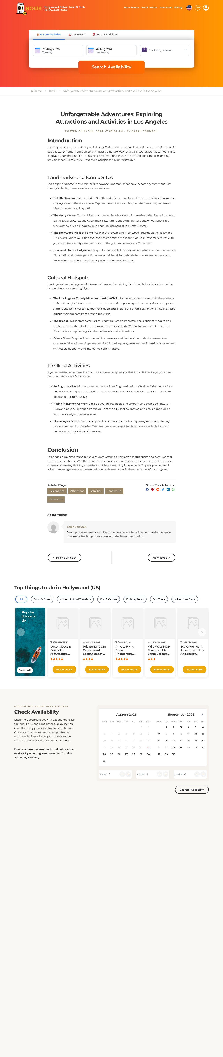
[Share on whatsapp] (173, 489)
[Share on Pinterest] (152, 489)
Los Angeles (57, 491)
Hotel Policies (149, 7)
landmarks (114, 491)
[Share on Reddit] (157, 489)
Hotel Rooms (131, 7)
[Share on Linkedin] (168, 489)
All (21, 599)
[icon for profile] (206, 8)
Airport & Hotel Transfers (75, 599)
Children (179, 774)
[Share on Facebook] (147, 489)
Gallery (178, 7)
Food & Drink (42, 599)
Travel (52, 90)
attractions (77, 491)
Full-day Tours (135, 599)
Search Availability (111, 66)
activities (95, 491)
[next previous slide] (21, 632)
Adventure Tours (184, 599)
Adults (140, 774)
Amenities (166, 7)
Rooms (103, 774)
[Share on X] (163, 489)
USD (197, 7)
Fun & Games (108, 599)
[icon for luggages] (189, 7)
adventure (56, 499)
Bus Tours (159, 599)
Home (37, 90)
